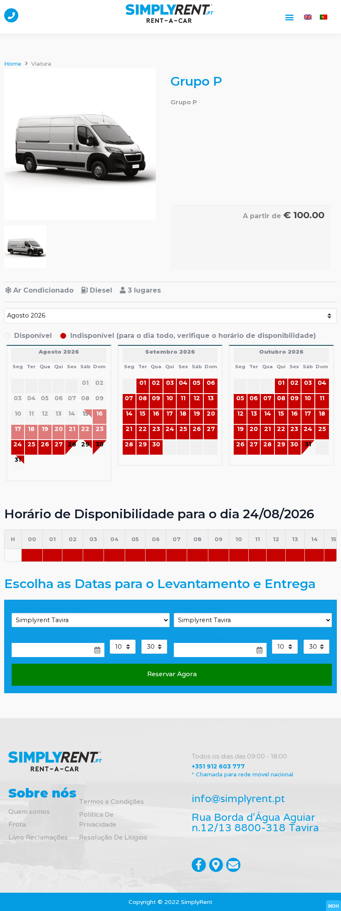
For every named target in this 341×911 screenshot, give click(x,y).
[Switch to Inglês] (308, 16)
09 (156, 398)
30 (100, 444)
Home (12, 63)
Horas (118, 637)
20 (211, 413)
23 (156, 429)
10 (169, 398)
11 (182, 398)
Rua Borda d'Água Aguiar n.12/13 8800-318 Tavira (255, 822)
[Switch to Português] (323, 16)
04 (183, 383)
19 (196, 413)
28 (72, 444)
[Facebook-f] (199, 865)
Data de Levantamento (47, 637)
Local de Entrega (198, 609)
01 (142, 383)
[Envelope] (233, 865)
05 (196, 383)
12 (196, 398)
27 (58, 444)
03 (170, 383)
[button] (290, 17)
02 (156, 383)
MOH (333, 906)
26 (45, 444)
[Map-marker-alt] (216, 865)
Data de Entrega (198, 637)
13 (211, 398)
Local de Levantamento (46, 609)
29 (85, 444)
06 (211, 383)
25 (31, 444)
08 (142, 398)
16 (156, 413)
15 (142, 413)
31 (18, 459)
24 (17, 444)
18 (183, 413)
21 (129, 429)
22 (142, 429)
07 (129, 398)
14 (129, 413)
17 (169, 413)
